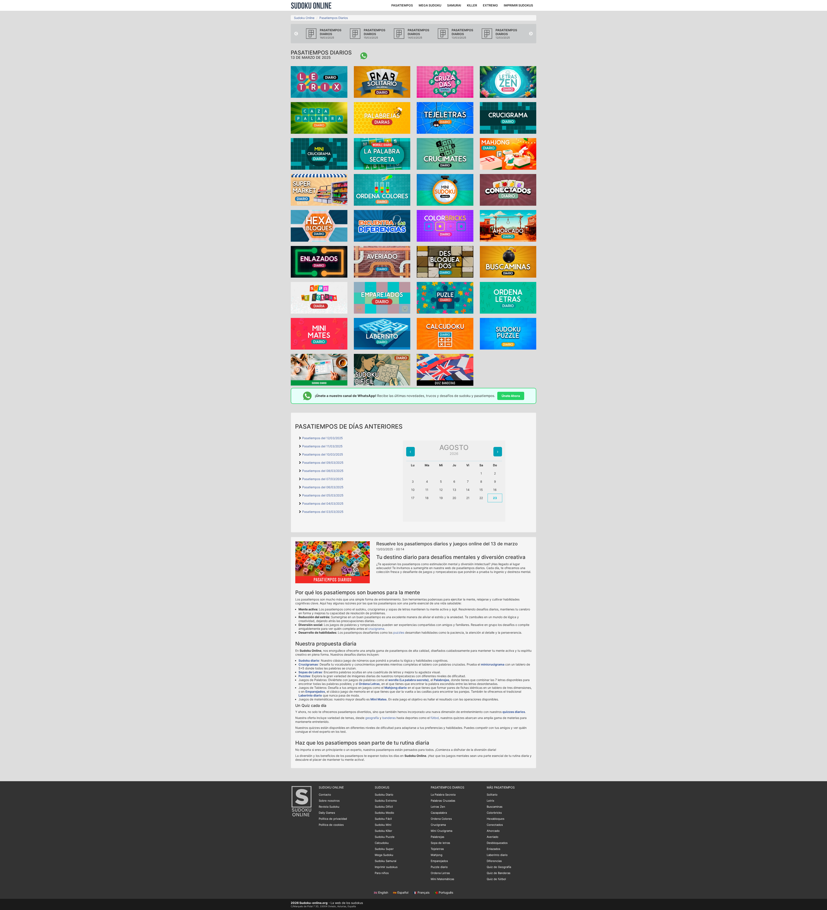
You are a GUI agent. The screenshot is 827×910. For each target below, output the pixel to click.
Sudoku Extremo (386, 800)
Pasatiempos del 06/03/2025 (323, 487)
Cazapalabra (439, 812)
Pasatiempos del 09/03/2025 (323, 462)
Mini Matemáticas (442, 879)
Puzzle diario (439, 867)
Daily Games (327, 812)
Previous (296, 34)
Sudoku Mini (383, 824)
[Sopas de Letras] (319, 297)
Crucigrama (438, 824)
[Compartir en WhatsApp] (363, 55)
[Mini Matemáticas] (319, 333)
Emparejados (315, 691)
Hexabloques (495, 818)
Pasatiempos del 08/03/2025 (323, 471)
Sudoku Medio (384, 812)
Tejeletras (437, 849)
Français (423, 892)
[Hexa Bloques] (319, 225)
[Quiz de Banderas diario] (445, 369)
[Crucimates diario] (445, 153)
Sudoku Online (311, 5)
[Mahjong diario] (508, 153)
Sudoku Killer (383, 830)
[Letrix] (319, 81)
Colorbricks (494, 812)
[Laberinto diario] (382, 333)
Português (445, 892)
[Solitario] (382, 81)
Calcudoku (382, 843)
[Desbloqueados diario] (445, 261)
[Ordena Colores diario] (382, 189)
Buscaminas (494, 806)
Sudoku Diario (384, 794)
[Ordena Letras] (508, 297)
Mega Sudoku (384, 855)
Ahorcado (493, 830)
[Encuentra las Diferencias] (382, 225)
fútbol (435, 718)
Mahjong (436, 855)
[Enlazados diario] (319, 261)
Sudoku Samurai (385, 861)
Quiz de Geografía (499, 867)
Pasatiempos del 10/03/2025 (322, 454)
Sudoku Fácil (383, 818)
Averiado (492, 836)
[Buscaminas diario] (508, 261)
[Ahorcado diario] (508, 225)
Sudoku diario (308, 660)
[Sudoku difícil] (382, 369)
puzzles (398, 632)
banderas (389, 718)
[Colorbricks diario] (445, 225)
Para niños (382, 873)
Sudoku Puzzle (385, 836)
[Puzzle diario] (445, 297)
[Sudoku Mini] (445, 189)
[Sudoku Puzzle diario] (508, 333)
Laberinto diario (310, 695)
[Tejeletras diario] (445, 117)
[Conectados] (508, 189)
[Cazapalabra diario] (319, 117)
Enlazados (493, 849)
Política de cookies (331, 824)
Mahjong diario (395, 687)
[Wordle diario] (382, 153)
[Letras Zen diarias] (508, 81)
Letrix (490, 800)
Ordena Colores (441, 818)
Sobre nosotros (329, 800)
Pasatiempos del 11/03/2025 (322, 446)
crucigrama (376, 628)
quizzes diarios (513, 712)
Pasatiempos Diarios (333, 18)
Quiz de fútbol (496, 879)
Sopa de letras (440, 843)
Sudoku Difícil (384, 806)
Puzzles (304, 676)
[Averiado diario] (382, 261)
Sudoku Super (384, 849)
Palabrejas (441, 680)
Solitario (492, 794)
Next (531, 34)
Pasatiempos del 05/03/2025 (323, 495)
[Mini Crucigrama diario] (319, 153)
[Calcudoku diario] (445, 333)
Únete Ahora (511, 396)
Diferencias (494, 861)
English (383, 892)
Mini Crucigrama (441, 830)
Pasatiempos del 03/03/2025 (323, 511)
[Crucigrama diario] (508, 117)
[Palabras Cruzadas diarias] (445, 81)
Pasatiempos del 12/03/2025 (322, 438)
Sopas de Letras (310, 672)
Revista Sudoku (329, 806)
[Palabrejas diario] (382, 117)
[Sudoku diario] (319, 369)
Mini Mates (378, 699)
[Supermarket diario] (319, 189)
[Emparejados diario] (382, 297)
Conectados (495, 824)
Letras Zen (438, 806)
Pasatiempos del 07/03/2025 (322, 479)
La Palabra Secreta (443, 794)
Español (402, 892)
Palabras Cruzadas (443, 800)
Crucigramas (308, 664)
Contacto (325, 794)
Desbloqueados (497, 843)
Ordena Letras (369, 684)
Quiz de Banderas (498, 873)
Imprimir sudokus (386, 867)
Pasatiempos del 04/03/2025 (323, 503)
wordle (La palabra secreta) (408, 680)
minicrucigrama (492, 664)
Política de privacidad (333, 818)
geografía (372, 718)
